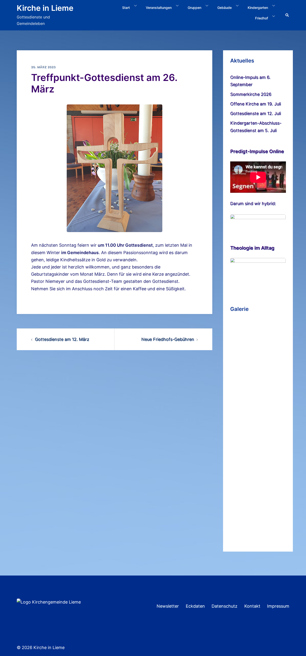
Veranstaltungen (159, 8)
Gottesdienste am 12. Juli (255, 113)
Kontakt (252, 606)
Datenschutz (224, 606)
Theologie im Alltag (252, 248)
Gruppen (194, 8)
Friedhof (261, 18)
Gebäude (224, 8)
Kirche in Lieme (45, 8)
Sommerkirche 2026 (250, 94)
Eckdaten (195, 606)
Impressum (278, 606)
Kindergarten (258, 8)
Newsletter (168, 606)
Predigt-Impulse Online (257, 151)
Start (126, 8)
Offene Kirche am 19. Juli (255, 103)
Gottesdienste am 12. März (62, 339)
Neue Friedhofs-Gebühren (167, 339)
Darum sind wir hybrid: (253, 203)
